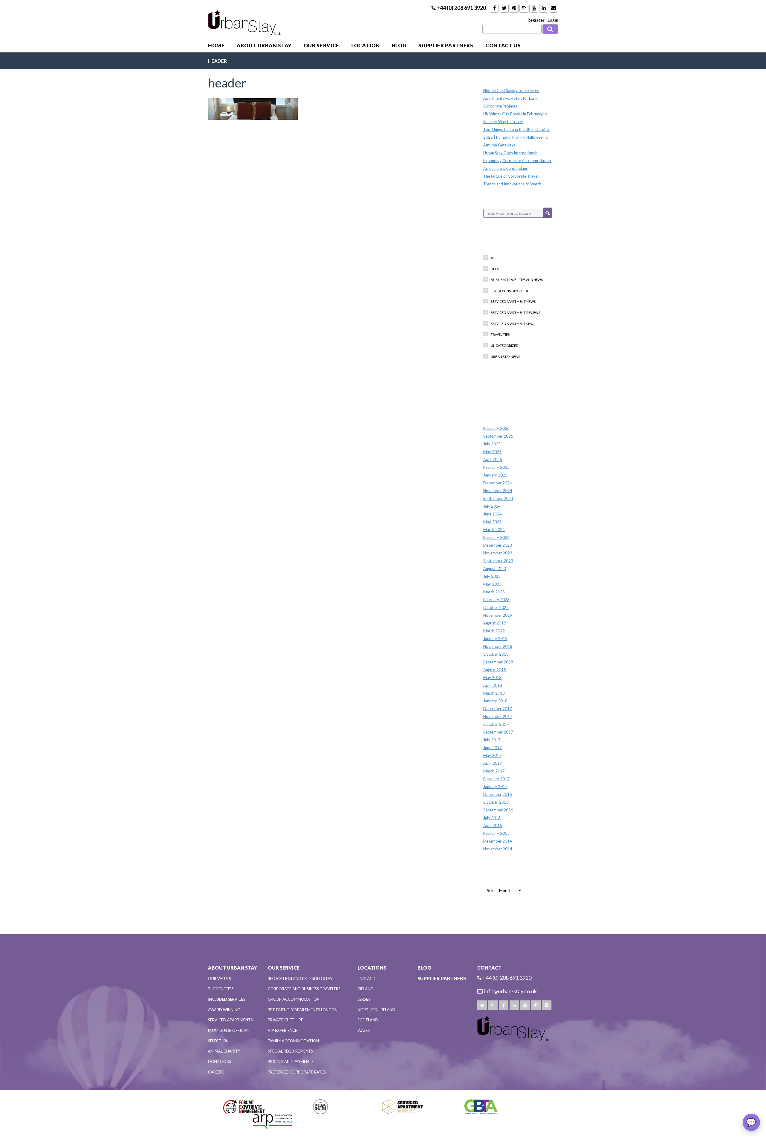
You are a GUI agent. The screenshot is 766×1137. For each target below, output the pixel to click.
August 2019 (494, 623)
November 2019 (497, 615)
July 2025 (492, 444)
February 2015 (496, 833)
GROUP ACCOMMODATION (294, 999)
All (493, 258)
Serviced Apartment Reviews (515, 313)
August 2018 (494, 669)
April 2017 (492, 763)
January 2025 (495, 475)
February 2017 (496, 778)
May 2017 (492, 755)
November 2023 (497, 553)
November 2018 (497, 646)
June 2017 (492, 747)
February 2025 (496, 467)
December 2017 (497, 708)
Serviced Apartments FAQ (512, 324)
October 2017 (496, 724)
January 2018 (495, 700)
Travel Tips (500, 334)
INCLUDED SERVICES (226, 999)
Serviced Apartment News (513, 301)
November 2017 (497, 716)
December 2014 (497, 841)
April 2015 (492, 825)
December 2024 (497, 482)
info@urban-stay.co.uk (510, 991)
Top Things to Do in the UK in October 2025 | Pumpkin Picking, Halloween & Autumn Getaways (516, 137)
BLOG (399, 45)
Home (216, 45)
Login (553, 19)
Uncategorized (504, 345)
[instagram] (546, 1005)
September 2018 (498, 662)
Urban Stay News (505, 357)
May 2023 (492, 584)
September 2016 (498, 810)
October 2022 (496, 607)
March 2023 (494, 591)
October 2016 (496, 802)
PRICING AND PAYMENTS (291, 1061)
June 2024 (492, 514)
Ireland (365, 988)
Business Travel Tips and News (517, 280)
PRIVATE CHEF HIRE (285, 1019)
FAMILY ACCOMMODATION (293, 1040)
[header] (253, 108)
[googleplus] (493, 1005)
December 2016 (497, 794)
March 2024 (494, 529)
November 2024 (497, 490)
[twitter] (482, 1005)
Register (536, 19)
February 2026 (496, 428)
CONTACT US (503, 45)
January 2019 (495, 638)
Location (365, 45)
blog (495, 269)
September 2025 (498, 436)
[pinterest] (536, 1005)
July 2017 (492, 739)
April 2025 (492, 459)
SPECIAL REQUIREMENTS (290, 1051)
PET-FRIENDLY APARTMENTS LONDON (303, 1009)
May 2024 (492, 521)
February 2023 (496, 599)
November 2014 (497, 848)
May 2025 (492, 451)
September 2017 (498, 732)
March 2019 (494, 630)
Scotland (368, 1019)
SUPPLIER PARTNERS (445, 45)
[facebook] (503, 1005)
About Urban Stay (264, 45)
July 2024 (492, 506)
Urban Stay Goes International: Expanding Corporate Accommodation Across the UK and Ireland (517, 160)
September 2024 (498, 498)
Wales (364, 1030)
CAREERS (216, 1072)
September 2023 (498, 560)
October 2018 (496, 654)
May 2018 (492, 677)
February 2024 (496, 537)
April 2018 (492, 685)
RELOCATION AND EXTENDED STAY (300, 978)
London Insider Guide (510, 291)
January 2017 (495, 786)
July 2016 (492, 817)
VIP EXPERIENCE (282, 1030)
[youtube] (525, 1005)
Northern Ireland (376, 1009)
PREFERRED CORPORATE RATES (297, 1072)
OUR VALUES (219, 978)
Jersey (364, 999)
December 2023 (497, 545)
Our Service (321, 45)
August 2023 (494, 568)
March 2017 (494, 771)
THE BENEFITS (221, 988)
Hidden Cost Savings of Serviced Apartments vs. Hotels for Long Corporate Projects (511, 98)
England (367, 978)
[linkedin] (514, 1005)
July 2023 (492, 576)
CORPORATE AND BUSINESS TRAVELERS (304, 988)
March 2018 (494, 693)
